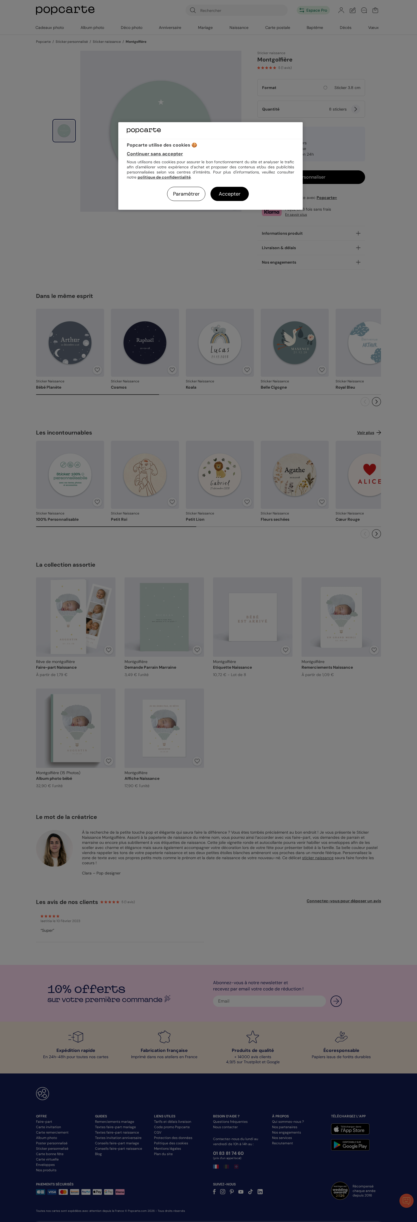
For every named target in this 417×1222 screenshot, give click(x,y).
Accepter (230, 193)
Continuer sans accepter (155, 153)
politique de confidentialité (164, 177)
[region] (210, 166)
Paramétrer (186, 193)
